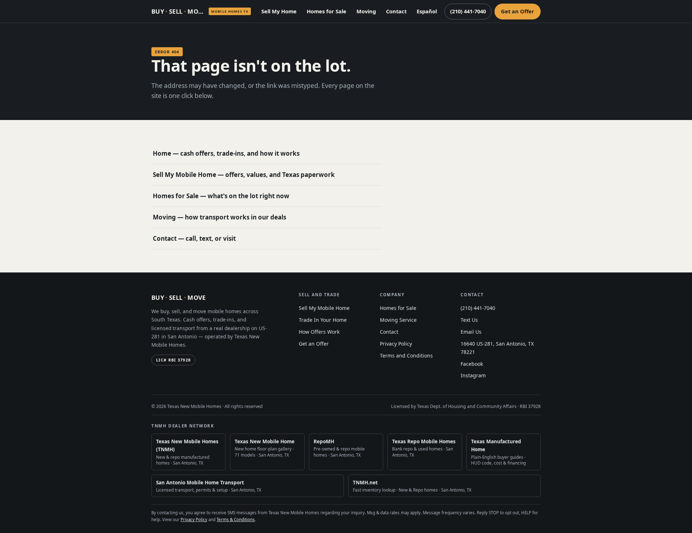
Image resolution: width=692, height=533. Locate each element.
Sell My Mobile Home (324, 308)
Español (427, 11)
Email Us (471, 331)
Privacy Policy (396, 343)
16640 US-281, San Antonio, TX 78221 (497, 347)
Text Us (469, 319)
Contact (396, 11)
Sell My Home (279, 11)
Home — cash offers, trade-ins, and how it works (226, 153)
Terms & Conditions (236, 519)
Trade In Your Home (323, 319)
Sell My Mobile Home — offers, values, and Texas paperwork (244, 174)
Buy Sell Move (178, 297)
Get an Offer (517, 11)
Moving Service (398, 319)
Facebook (472, 363)
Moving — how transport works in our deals (219, 217)
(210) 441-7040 (468, 11)
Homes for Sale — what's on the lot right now (221, 196)
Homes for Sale (326, 11)
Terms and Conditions (406, 355)
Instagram (473, 375)
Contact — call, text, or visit (194, 238)
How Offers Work (319, 331)
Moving (366, 11)
